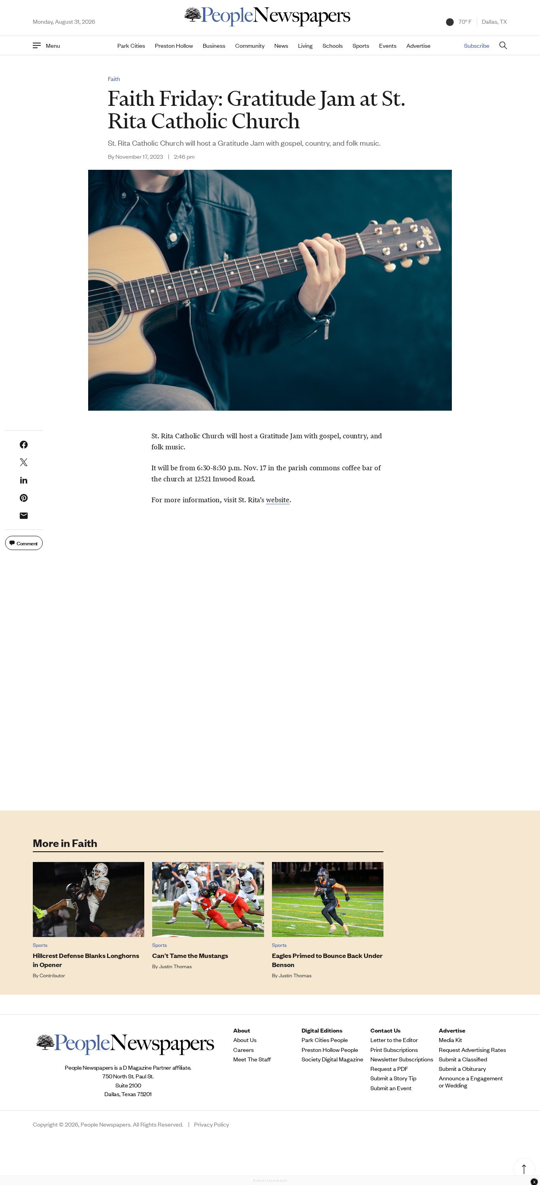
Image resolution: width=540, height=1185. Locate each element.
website (277, 500)
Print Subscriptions (394, 1049)
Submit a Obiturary (462, 1068)
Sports (361, 45)
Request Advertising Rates (472, 1049)
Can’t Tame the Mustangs (190, 955)
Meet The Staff (252, 1059)
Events (388, 45)
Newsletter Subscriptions (401, 1059)
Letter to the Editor (394, 1039)
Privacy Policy (211, 1124)
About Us (245, 1039)
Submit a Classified (463, 1059)
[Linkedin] (24, 480)
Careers (243, 1049)
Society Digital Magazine (332, 1059)
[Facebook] (24, 445)
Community (249, 45)
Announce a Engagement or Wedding (471, 1081)
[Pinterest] (24, 498)
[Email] (24, 516)
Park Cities (131, 45)
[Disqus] (270, 688)
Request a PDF (389, 1068)
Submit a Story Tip (393, 1078)
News (281, 45)
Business (214, 45)
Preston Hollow (174, 45)
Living (305, 45)
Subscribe (476, 45)
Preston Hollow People (330, 1049)
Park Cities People (325, 1039)
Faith (114, 78)
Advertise (418, 45)
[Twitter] (24, 462)
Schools (333, 45)
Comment (27, 543)
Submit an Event (391, 1087)
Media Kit (450, 1039)
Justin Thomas (175, 966)
